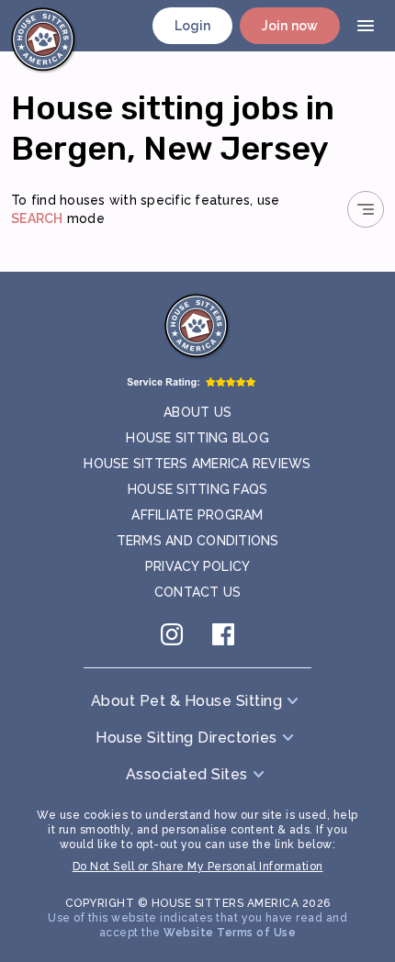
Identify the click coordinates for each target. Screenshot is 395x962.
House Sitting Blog (197, 438)
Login (193, 25)
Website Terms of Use (230, 932)
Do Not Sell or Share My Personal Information (198, 866)
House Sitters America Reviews (197, 463)
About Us (197, 412)
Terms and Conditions (198, 540)
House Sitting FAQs (198, 489)
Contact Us (198, 592)
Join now (290, 25)
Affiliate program (197, 515)
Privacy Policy (198, 566)
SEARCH (37, 218)
